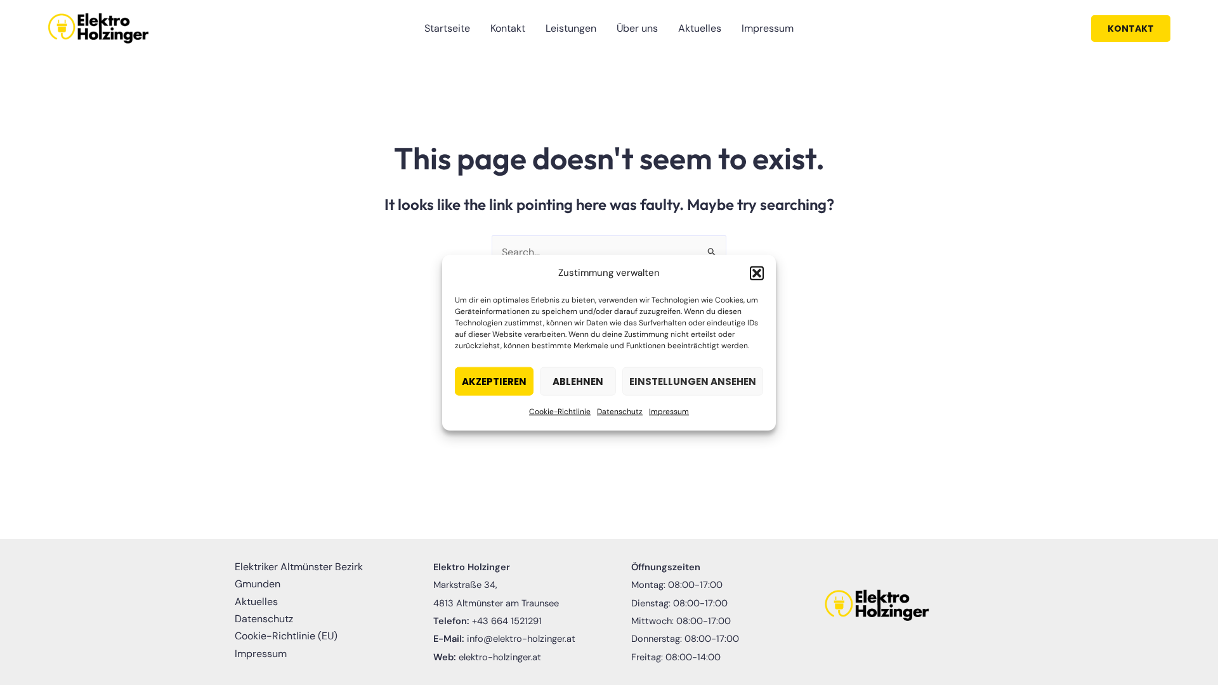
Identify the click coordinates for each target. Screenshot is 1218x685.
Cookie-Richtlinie (560, 412)
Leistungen (571, 28)
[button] (756, 272)
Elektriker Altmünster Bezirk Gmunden (299, 575)
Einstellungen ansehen (692, 381)
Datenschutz (620, 412)
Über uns (637, 28)
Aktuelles (699, 28)
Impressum (669, 412)
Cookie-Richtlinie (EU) (286, 636)
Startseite (447, 28)
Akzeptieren (494, 381)
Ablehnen (578, 381)
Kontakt (507, 28)
